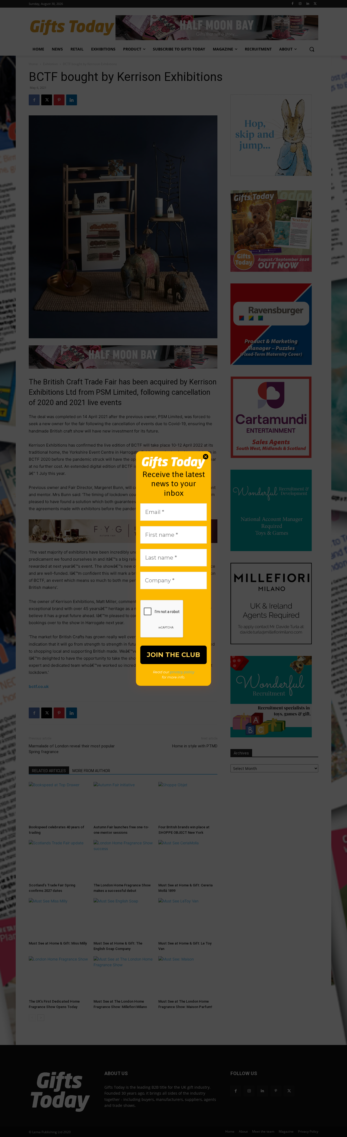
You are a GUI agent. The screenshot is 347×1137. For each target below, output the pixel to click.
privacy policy (182, 672)
